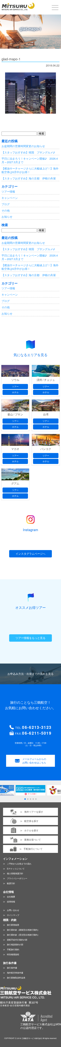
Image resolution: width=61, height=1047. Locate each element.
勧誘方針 (11, 883)
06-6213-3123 (37, 727)
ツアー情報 (8, 191)
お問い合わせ (13, 910)
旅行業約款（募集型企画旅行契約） (23, 929)
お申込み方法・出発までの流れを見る (30, 674)
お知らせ (7, 217)
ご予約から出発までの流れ (19, 863)
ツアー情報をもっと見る (30, 638)
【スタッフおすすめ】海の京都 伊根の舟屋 (29, 178)
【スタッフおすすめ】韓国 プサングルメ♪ (28, 152)
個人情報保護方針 (15, 873)
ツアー (15, 386)
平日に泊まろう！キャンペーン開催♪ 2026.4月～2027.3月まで (30, 160)
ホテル (15, 392)
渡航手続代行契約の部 (17, 939)
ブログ (6, 204)
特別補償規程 (13, 954)
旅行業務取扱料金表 (16, 977)
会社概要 (11, 896)
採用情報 (11, 901)
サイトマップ (13, 915)
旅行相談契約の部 (15, 944)
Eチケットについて (16, 868)
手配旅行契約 (13, 949)
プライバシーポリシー (17, 878)
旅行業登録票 (13, 924)
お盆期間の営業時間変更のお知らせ (23, 146)
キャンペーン (10, 198)
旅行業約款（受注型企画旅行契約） (23, 934)
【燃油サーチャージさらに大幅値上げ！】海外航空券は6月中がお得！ (30, 170)
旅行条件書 (12, 967)
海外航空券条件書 (15, 972)
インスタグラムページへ (30, 554)
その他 (6, 210)
